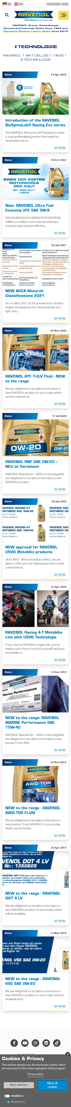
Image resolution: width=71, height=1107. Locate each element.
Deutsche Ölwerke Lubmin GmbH (26, 31)
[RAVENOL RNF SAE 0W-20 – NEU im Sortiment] (35, 438)
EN (21, 4)
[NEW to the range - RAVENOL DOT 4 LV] (35, 869)
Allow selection (19, 1085)
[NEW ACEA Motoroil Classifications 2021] (35, 267)
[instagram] (35, 1043)
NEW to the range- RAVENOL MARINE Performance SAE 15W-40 (32, 723)
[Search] (6, 15)
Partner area (58, 4)
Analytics (17, 1095)
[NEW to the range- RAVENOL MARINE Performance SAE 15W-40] (35, 694)
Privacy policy (35, 1074)
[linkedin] (46, 1043)
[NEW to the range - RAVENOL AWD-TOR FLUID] (35, 784)
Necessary (18, 1101)
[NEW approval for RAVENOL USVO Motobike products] (35, 523)
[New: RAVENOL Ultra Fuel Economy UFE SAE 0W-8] (35, 181)
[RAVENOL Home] (35, 17)
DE (9, 4)
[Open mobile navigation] (63, 15)
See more (60, 148)
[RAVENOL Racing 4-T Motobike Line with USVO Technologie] (35, 608)
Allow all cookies (52, 1085)
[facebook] (14, 1043)
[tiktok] (57, 1043)
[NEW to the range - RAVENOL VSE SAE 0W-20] (35, 955)
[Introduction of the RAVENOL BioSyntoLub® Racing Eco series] (35, 96)
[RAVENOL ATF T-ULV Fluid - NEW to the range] (35, 352)
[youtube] (25, 1043)
